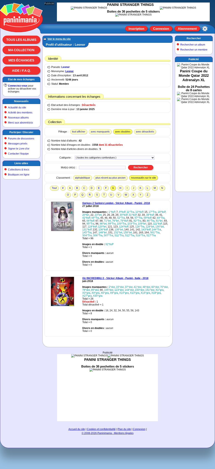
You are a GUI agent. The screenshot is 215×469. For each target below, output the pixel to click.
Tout (54, 188)
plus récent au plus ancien (111, 177)
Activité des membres (20, 112)
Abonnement (187, 28)
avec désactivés (145, 131)
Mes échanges (21, 60)
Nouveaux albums (18, 117)
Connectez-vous (18, 85)
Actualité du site (17, 107)
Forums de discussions (21, 138)
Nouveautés (21, 101)
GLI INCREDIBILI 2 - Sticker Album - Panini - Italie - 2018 (115, 278)
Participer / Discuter (21, 132)
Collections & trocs (18, 169)
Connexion (161, 28)
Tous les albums (21, 40)
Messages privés (17, 143)
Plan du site (124, 429)
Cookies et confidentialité (101, 429)
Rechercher (194, 38)
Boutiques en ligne (18, 174)
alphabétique (82, 177)
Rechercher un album (192, 44)
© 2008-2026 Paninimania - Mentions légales (108, 433)
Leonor (65, 67)
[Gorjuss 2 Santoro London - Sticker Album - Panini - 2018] (62, 230)
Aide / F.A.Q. (21, 70)
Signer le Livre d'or (18, 148)
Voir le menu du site (59, 39)
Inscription (136, 28)
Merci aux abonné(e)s (20, 122)
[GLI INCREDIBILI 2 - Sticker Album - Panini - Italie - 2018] (62, 305)
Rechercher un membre (193, 49)
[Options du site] (205, 28)
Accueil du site (76, 429)
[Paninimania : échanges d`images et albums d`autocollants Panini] (21, 27)
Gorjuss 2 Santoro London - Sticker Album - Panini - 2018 (116, 203)
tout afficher (78, 131)
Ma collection (21, 50)
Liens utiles (21, 163)
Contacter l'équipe (18, 153)
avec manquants (100, 131)
